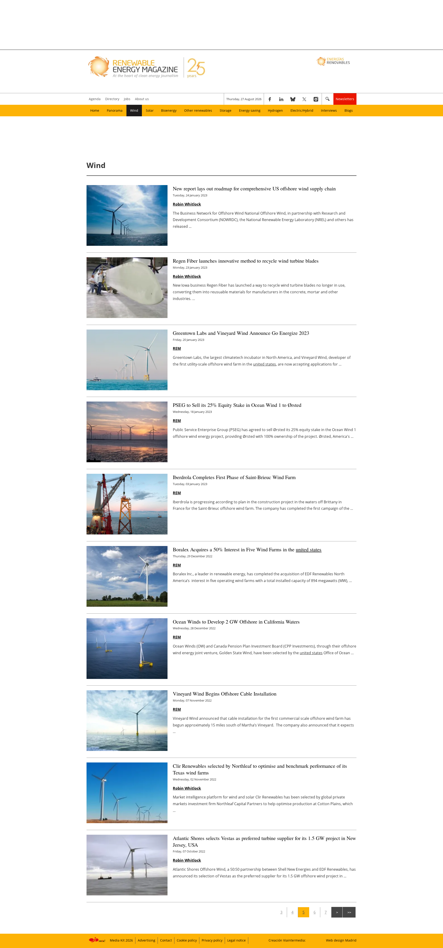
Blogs (348, 110)
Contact (166, 940)
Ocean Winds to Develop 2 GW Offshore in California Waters (236, 621)
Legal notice (236, 940)
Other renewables (198, 110)
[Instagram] (316, 99)
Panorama (115, 110)
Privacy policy (212, 940)
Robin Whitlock (187, 204)
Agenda (95, 99)
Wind (134, 110)
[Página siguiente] (336, 912)
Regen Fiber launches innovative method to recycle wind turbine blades (246, 260)
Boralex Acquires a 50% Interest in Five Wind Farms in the (247, 549)
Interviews (329, 110)
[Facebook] (269, 99)
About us (142, 99)
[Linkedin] (281, 99)
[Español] (333, 61)
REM (177, 348)
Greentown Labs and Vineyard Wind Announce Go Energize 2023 (241, 332)
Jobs (127, 99)
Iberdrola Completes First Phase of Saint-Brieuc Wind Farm (234, 477)
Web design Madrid (341, 940)
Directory (112, 99)
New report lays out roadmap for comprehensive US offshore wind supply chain (254, 188)
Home (94, 110)
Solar (150, 110)
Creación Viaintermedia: (287, 940)
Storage (225, 110)
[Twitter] (304, 99)
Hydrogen (275, 110)
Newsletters (345, 99)
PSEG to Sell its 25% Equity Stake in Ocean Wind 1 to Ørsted (237, 404)
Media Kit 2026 (121, 940)
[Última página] (349, 912)
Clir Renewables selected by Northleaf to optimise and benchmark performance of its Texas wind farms (260, 769)
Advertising (146, 940)
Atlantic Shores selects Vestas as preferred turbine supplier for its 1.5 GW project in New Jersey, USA (264, 841)
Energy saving (249, 110)
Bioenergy (169, 110)
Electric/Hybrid (301, 110)
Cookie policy (187, 940)
